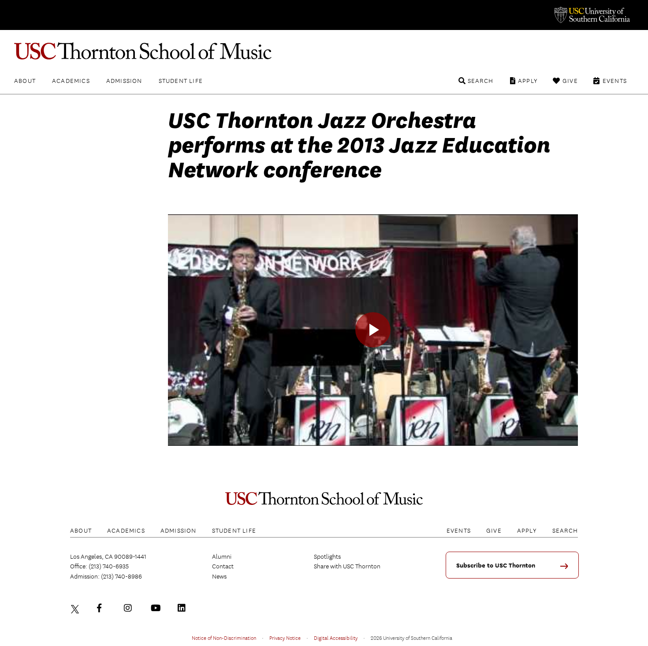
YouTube (157, 608)
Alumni (221, 556)
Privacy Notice (285, 637)
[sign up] (567, 569)
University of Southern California (591, 15)
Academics (71, 81)
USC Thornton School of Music (324, 51)
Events (615, 81)
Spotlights (327, 556)
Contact (223, 566)
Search (480, 81)
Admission (124, 81)
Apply (528, 81)
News (219, 576)
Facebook (103, 608)
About (25, 81)
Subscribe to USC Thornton (495, 565)
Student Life (181, 81)
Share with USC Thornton (347, 566)
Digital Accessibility (336, 637)
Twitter (76, 608)
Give (570, 81)
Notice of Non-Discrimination (224, 637)
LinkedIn (184, 608)
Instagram (130, 608)
